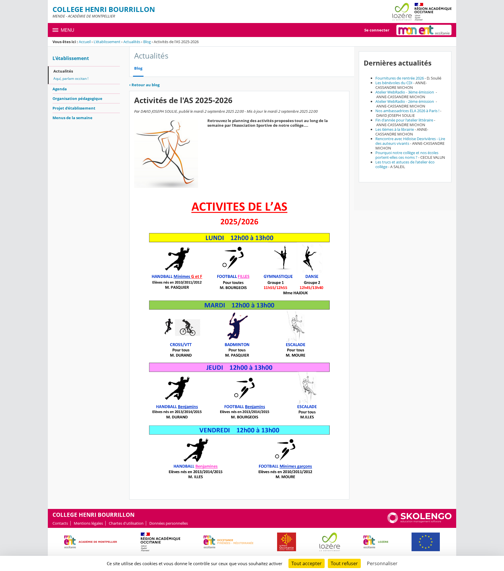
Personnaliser (382, 563)
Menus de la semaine (72, 117)
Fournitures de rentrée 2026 (399, 78)
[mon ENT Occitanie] (424, 30)
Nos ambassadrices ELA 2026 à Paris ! (407, 110)
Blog (147, 41)
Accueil (85, 41)
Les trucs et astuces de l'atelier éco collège (405, 164)
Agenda (59, 88)
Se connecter (376, 30)
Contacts (60, 523)
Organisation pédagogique (77, 98)
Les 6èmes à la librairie (394, 129)
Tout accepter (306, 563)
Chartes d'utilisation (126, 523)
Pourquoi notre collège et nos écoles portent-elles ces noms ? (406, 155)
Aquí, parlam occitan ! (70, 78)
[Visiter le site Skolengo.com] (419, 521)
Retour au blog (144, 84)
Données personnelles (168, 523)
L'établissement (107, 41)
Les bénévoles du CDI (393, 82)
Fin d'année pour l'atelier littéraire (404, 120)
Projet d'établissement (73, 108)
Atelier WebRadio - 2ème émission (405, 101)
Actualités (131, 41)
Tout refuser (344, 563)
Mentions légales (88, 523)
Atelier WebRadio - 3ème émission (405, 92)
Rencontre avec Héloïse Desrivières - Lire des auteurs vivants (410, 141)
